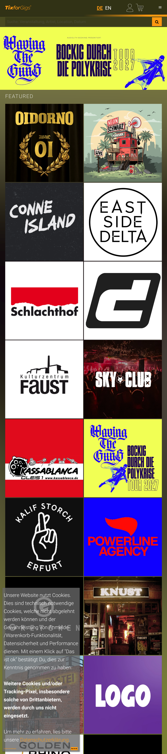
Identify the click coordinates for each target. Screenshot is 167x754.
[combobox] (78, 21)
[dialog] (41, 670)
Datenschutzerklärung (44, 740)
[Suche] (157, 21)
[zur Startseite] (18, 7)
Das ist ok (74, 748)
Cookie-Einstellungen (10, 748)
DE (100, 8)
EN (108, 8)
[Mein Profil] (130, 7)
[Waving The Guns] (83, 58)
